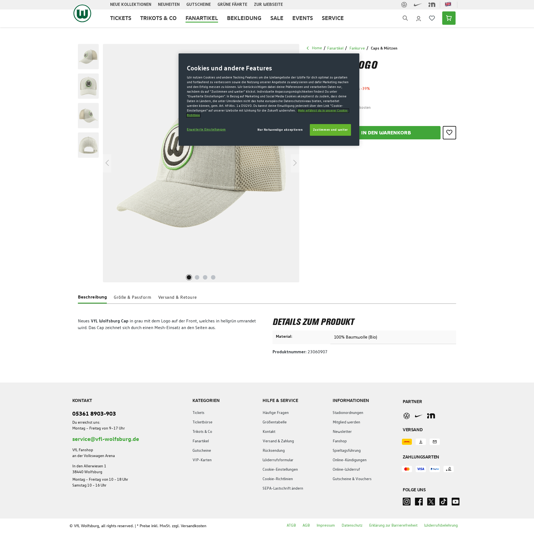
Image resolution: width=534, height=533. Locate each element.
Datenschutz (352, 525)
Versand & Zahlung (278, 441)
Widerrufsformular (278, 460)
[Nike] (419, 416)
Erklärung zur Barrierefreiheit (393, 525)
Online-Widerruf (346, 470)
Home (317, 48)
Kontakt (269, 432)
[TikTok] (443, 503)
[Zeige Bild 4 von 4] (213, 277)
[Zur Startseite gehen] (82, 13)
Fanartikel (200, 441)
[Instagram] (407, 503)
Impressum (326, 525)
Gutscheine (201, 451)
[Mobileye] (431, 416)
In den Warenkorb (386, 132)
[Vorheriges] (107, 163)
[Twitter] (431, 503)
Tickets (198, 413)
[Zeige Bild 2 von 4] (197, 277)
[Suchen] (405, 18)
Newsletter (342, 432)
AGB (306, 525)
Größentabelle (275, 422)
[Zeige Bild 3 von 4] (205, 277)
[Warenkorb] (447, 18)
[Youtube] (455, 503)
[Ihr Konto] (418, 18)
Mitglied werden (346, 422)
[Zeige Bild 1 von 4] (189, 277)
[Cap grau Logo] (201, 163)
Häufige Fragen (276, 413)
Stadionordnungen (348, 413)
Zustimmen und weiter (330, 129)
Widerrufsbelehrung (441, 525)
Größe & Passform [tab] (132, 297)
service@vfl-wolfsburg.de (105, 438)
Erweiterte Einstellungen (206, 129)
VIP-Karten (202, 460)
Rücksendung (274, 451)
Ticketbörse (202, 422)
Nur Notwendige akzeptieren (280, 129)
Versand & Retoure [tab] (177, 297)
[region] (186, 163)
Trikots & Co (202, 432)
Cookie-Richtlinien (278, 479)
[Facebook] (419, 503)
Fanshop (340, 441)
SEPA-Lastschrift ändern (283, 488)
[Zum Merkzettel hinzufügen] (449, 132)
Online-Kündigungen (350, 460)
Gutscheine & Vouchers (352, 479)
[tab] (92, 297)
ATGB (291, 525)
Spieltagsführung (347, 451)
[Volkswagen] (407, 416)
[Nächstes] (295, 163)
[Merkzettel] (432, 18)
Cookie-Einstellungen (280, 470)
